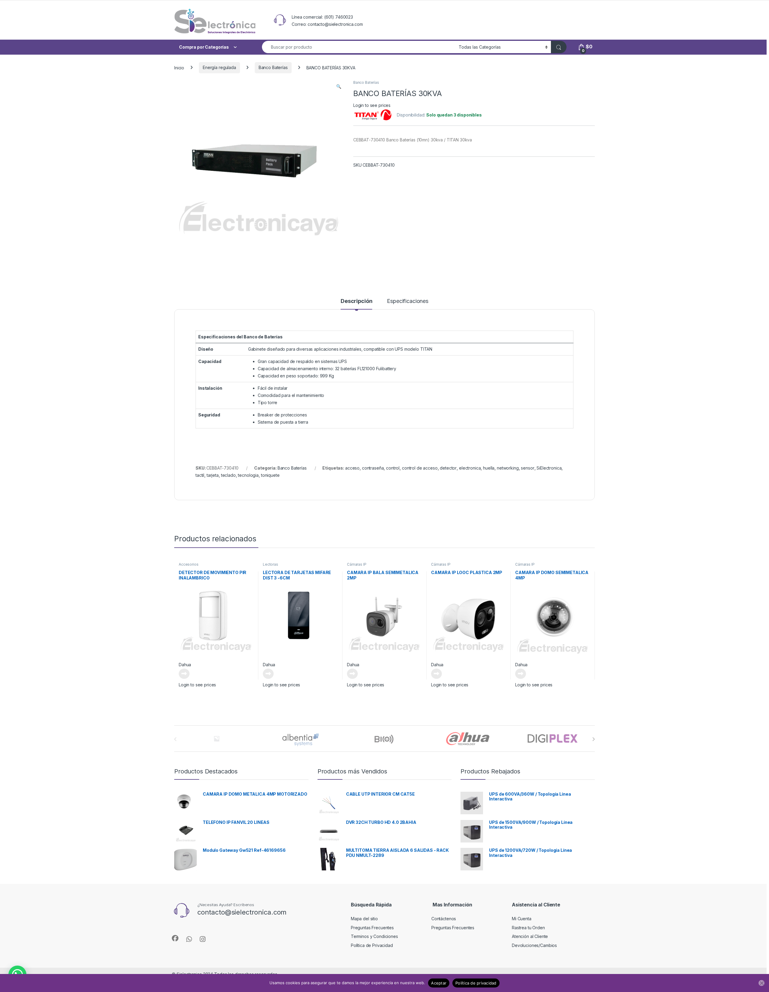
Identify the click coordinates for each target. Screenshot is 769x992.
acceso (352, 467)
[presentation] (593, 739)
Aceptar (438, 983)
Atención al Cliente (530, 936)
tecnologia (248, 475)
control (393, 467)
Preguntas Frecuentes (372, 927)
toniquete (270, 475)
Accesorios (189, 564)
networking (508, 467)
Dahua (185, 664)
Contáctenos (443, 918)
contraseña (373, 467)
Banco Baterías (273, 67)
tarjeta (213, 475)
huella (488, 467)
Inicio (179, 67)
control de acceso (420, 467)
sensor (527, 467)
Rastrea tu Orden (528, 927)
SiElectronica (548, 467)
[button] (338, 86)
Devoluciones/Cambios (534, 945)
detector (448, 467)
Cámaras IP (356, 564)
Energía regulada (219, 67)
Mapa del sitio (364, 918)
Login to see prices (372, 105)
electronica (470, 467)
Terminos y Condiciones (374, 936)
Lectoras (270, 564)
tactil (200, 475)
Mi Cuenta (521, 918)
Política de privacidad (476, 983)
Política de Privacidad (372, 945)
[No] (761, 983)
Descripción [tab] (356, 301)
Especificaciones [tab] (407, 301)
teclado (228, 475)
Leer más (184, 674)
